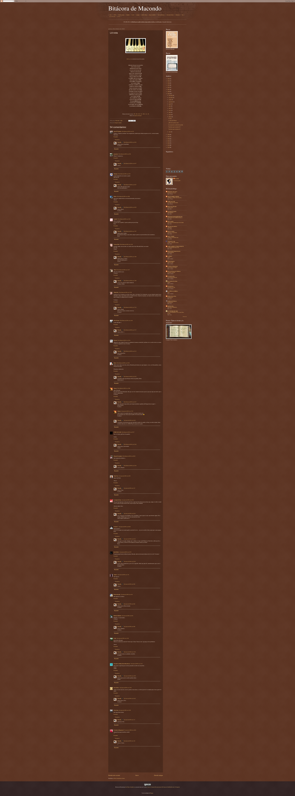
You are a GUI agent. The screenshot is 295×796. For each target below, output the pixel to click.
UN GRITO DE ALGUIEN (173, 202)
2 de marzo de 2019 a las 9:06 (129, 626)
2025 (168, 81)
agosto (170, 104)
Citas (183, 14)
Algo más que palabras (172, 226)
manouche (116, 154)
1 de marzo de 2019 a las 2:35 (129, 488)
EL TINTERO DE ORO (173, 311)
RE (137, 114)
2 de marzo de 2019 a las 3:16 (123, 574)
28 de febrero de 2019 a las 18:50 (123, 363)
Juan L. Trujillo (171, 236)
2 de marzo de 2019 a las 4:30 (126, 594)
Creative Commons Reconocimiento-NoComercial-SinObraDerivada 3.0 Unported (163, 787)
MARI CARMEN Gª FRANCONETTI (176, 246)
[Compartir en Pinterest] (135, 121)
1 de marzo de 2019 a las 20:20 (124, 526)
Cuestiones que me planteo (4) (174, 129)
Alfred (115, 269)
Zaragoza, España (118, 122)
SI (148, 114)
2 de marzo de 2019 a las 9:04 (129, 584)
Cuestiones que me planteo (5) (174, 127)
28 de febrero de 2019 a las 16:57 (130, 163)
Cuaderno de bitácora (172, 301)
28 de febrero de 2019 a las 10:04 (123, 196)
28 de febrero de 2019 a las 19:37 (128, 432)
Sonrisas (118, 16)
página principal (138, 115)
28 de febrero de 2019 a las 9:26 (124, 154)
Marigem (116, 173)
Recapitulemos (170, 297)
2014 (168, 143)
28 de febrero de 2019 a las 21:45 (130, 376)
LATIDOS (170, 256)
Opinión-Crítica (144, 14)
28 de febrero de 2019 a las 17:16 (130, 307)
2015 (168, 141)
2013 (168, 145)
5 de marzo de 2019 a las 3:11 (129, 719)
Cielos (169, 257)
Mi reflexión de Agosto (172, 192)
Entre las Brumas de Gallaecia (174, 271)
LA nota (170, 118)
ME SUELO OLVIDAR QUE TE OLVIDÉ (176, 222)
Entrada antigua (158, 775)
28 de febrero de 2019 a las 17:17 (130, 330)
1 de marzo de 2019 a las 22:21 (130, 513)
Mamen (115, 388)
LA (146, 114)
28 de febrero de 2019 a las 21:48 (130, 444)
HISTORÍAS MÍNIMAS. (172, 307)
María (115, 363)
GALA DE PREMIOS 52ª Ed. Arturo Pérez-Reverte (176, 313)
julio (170, 106)
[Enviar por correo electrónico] (129, 121)
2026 (168, 78)
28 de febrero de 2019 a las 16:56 (130, 142)
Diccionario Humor (170, 14)
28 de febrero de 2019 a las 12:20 (126, 244)
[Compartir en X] (132, 121)
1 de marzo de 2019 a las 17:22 (127, 411)
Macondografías (112, 16)
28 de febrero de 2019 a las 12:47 (123, 269)
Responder (116, 136)
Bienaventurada (117, 594)
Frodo (115, 638)
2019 (168, 93)
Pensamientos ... (171, 286)
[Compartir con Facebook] (133, 121)
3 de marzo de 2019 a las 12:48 (123, 638)
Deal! (169, 292)
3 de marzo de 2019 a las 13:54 (130, 652)
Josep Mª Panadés (117, 131)
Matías (115, 196)
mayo (170, 110)
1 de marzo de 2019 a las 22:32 (130, 539)
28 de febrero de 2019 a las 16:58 (130, 207)
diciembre (171, 95)
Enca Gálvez (116, 687)
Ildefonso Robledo (117, 615)
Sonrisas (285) (170, 207)
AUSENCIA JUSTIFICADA (173, 237)
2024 (168, 83)
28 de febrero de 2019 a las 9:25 (128, 131)
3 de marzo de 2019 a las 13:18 (136, 663)
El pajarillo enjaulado (171, 272)
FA (141, 114)
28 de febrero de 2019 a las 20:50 (128, 456)
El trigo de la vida (171, 241)
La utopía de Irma (117, 500)
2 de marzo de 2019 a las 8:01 (127, 615)
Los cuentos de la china (172, 281)
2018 (168, 134)
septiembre (171, 101)
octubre (170, 99)
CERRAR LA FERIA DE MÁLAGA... (175, 197)
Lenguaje (137, 14)
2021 (168, 89)
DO (134, 114)
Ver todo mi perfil (176, 180)
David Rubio (116, 552)
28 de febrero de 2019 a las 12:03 (124, 219)
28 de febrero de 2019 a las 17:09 (130, 280)
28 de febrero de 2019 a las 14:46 (126, 320)
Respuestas (117, 139)
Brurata (115, 340)
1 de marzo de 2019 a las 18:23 (130, 420)
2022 (168, 87)
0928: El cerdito (170, 262)
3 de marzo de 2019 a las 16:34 (130, 698)
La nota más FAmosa (172, 120)
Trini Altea (116, 710)
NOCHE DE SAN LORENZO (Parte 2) (175, 217)
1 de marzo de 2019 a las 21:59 (125, 552)
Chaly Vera (116, 476)
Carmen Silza (116, 244)
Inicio (111, 14)
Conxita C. (116, 526)
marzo (170, 114)
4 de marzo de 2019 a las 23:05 (125, 710)
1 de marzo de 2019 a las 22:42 (130, 561)
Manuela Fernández (118, 456)
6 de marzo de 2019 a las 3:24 (129, 741)
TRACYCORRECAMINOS (173, 196)
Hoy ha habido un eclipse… (173, 267)
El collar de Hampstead (119, 730)
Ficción (132, 14)
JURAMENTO (170, 212)
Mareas (169, 282)
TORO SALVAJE (117, 432)
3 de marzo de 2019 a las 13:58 (130, 676)
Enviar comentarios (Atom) (119, 778)
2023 (168, 85)
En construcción (171, 276)
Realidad (128, 14)
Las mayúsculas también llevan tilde (175, 125)
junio (170, 108)
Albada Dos (116, 292)
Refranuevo (178, 14)
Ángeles (115, 574)
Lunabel (115, 219)
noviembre (171, 97)
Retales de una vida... (172, 296)
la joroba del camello (172, 211)
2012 (168, 147)
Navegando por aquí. (171, 287)
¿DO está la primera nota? (173, 122)
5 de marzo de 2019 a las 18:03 (130, 730)
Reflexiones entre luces (172, 191)
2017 (168, 136)
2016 (168, 138)
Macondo (119, 142)
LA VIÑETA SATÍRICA (173, 291)
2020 (168, 91)
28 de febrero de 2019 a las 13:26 (125, 292)
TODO (115, 14)
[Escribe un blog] (130, 121)
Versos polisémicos (161, 14)
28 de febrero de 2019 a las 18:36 (123, 340)
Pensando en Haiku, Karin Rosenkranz (122, 663)
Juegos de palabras (152, 14)
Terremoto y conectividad (172, 232)
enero (170, 131)
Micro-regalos (170, 221)
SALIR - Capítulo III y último (173, 242)
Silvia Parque (116, 320)
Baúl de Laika (170, 306)
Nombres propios (121, 14)
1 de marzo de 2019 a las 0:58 (124, 476)
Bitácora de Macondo (134, 8)
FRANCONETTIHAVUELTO (174, 251)
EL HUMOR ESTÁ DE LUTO (173, 247)
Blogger (151, 793)
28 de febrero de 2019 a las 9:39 (124, 173)
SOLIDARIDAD (171, 252)
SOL (144, 114)
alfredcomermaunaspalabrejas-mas (175, 216)
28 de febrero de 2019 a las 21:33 (130, 351)
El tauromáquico (171, 261)
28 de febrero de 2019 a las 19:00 (123, 388)
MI (139, 114)
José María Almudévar (129, 787)
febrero (170, 116)
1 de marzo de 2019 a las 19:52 (128, 500)
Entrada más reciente (114, 775)
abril (170, 112)
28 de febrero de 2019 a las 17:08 (130, 256)
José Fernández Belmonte (172, 277)
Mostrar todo (185, 316)
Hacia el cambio (171, 231)
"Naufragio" (170, 227)
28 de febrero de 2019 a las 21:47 (130, 402)
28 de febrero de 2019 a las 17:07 (130, 231)
